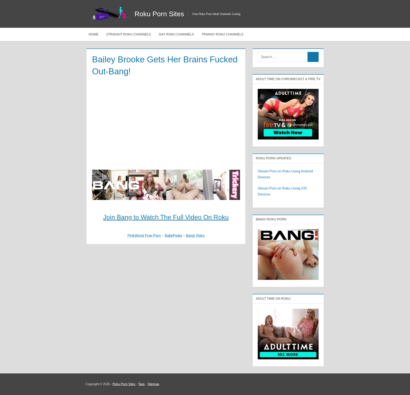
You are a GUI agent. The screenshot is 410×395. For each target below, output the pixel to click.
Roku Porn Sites (159, 14)
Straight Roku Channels (128, 34)
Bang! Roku (195, 235)
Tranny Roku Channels (222, 34)
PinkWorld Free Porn (144, 235)
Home (93, 34)
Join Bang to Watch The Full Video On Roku (166, 217)
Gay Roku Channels (176, 34)
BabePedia (173, 235)
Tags (141, 384)
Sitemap (153, 384)
